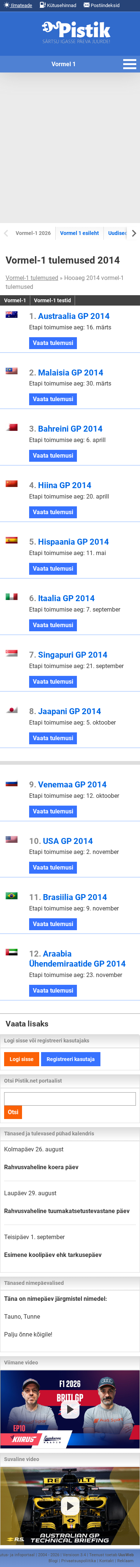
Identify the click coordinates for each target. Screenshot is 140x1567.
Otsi (13, 1112)
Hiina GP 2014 (60, 485)
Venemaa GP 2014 (68, 784)
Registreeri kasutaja (71, 1059)
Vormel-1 (15, 300)
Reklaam (125, 1560)
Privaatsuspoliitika (78, 1560)
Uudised (118, 233)
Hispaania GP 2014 (69, 541)
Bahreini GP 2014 (66, 428)
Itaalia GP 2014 (62, 598)
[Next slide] (133, 232)
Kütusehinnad (61, 5)
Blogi (53, 1560)
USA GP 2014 (61, 841)
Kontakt (106, 1560)
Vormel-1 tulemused (32, 277)
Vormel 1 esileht (79, 233)
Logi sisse (22, 1059)
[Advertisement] (70, 147)
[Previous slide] (6, 232)
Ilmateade (21, 5)
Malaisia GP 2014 (66, 372)
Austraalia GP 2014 (69, 316)
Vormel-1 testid (52, 300)
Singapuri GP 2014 (68, 655)
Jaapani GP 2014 (65, 711)
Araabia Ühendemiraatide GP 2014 (77, 958)
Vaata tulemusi (55, 344)
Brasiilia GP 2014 (68, 897)
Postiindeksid (104, 5)
